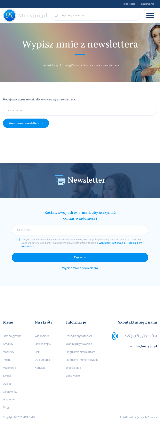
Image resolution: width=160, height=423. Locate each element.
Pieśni (6, 359)
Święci (7, 375)
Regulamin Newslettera (80, 352)
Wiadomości (42, 336)
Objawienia (10, 391)
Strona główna (12, 336)
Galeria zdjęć (43, 344)
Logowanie (147, 4)
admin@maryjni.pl (143, 346)
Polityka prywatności (79, 336)
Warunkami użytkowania (112, 243)
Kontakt (40, 367)
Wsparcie (9, 399)
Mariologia (9, 367)
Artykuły (8, 344)
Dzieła (7, 383)
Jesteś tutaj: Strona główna (60, 65)
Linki (37, 352)
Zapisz (78, 257)
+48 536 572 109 (139, 336)
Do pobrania (42, 359)
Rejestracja (128, 4)
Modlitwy (8, 352)
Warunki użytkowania (79, 344)
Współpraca (73, 367)
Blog (6, 407)
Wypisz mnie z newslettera (101, 65)
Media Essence (148, 417)
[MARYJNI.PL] (25, 15)
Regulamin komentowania (82, 359)
